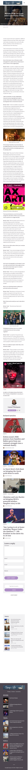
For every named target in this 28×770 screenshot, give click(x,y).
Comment (6, 545)
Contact (13, 691)
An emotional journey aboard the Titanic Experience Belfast (16, 621)
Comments (18, 691)
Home (4, 25)
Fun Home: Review (14, 698)
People (14, 10)
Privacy (9, 691)
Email (6, 564)
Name (6, 558)
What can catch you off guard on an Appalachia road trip (17, 640)
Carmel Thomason (10, 18)
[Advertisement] (14, 32)
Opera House (14, 392)
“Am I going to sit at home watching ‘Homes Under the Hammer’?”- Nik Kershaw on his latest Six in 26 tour (13, 531)
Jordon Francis (8, 538)
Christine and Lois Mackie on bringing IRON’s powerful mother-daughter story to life (13, 500)
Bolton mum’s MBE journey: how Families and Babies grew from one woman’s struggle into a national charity (13, 441)
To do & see (11, 466)
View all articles (12, 410)
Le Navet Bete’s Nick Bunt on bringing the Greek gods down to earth (13, 471)
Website (6, 570)
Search (14, 590)
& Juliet (5, 392)
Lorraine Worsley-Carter (9, 447)
